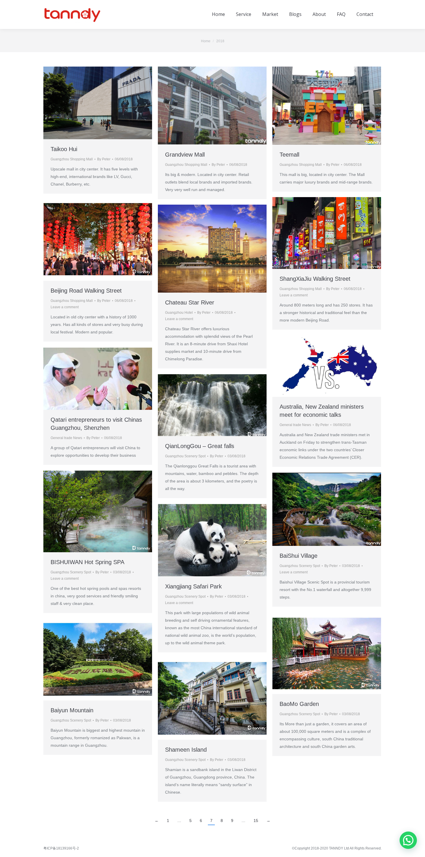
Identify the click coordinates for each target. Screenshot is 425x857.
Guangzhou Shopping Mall (72, 159)
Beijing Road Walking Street (86, 290)
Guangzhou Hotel (179, 313)
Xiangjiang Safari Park (193, 586)
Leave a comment (294, 295)
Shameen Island (186, 749)
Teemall (289, 154)
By (103, 159)
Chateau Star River (189, 302)
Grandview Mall (185, 154)
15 (256, 820)
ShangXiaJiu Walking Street (316, 279)
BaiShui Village (298, 556)
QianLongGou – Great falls (199, 446)
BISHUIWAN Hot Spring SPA (87, 562)
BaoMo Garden (299, 704)
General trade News (295, 425)
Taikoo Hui (64, 149)
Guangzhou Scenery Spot (185, 456)
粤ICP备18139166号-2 (61, 848)
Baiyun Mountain (72, 710)
